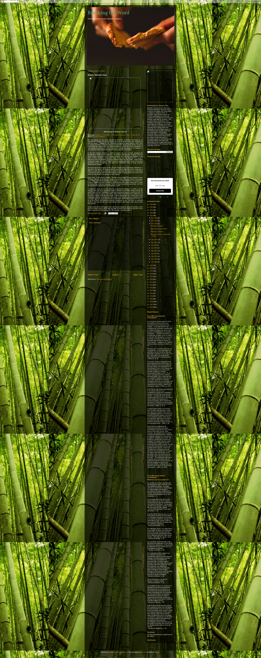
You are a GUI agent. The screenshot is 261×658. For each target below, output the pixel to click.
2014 (151, 285)
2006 (151, 307)
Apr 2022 (154, 253)
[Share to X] (113, 213)
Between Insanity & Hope (159, 229)
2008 (151, 301)
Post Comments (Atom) (104, 279)
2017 (151, 276)
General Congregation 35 (160, 479)
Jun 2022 (154, 248)
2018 (151, 274)
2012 (151, 290)
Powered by (155, 197)
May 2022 (154, 251)
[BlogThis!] (111, 213)
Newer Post (93, 275)
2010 (151, 296)
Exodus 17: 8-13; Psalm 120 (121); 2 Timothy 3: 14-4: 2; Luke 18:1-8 (117, 135)
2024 (151, 210)
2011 (151, 293)
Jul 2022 (154, 245)
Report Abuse (152, 312)
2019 (151, 271)
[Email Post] (105, 213)
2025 (151, 207)
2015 (151, 282)
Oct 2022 (154, 223)
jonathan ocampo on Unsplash (118, 652)
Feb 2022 (154, 259)
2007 (151, 304)
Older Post (138, 275)
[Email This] (109, 213)
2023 (151, 213)
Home (115, 275)
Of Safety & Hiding (157, 226)
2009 (151, 299)
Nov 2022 (154, 221)
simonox (143, 652)
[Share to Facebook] (115, 213)
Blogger (157, 652)
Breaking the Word (108, 13)
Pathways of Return (157, 231)
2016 (151, 279)
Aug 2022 (154, 242)
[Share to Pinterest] (117, 213)
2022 (151, 215)
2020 (151, 268)
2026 (151, 204)
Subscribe (160, 191)
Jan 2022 (154, 262)
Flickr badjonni (100, 136)
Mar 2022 (154, 256)
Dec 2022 (154, 218)
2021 (151, 265)
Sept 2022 (154, 239)
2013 (151, 287)
